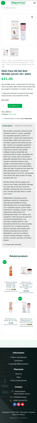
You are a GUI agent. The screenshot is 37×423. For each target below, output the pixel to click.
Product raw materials (18, 357)
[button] (32, 17)
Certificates (18, 361)
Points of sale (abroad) (19, 381)
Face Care (12, 114)
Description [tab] (8, 126)
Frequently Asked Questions (18, 364)
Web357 (24, 418)
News (18, 377)
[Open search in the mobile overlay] (18, 8)
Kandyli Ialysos (20, 391)
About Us (18, 374)
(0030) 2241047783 (20, 400)
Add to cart (15, 106)
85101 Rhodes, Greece (22, 394)
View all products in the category (17, 118)
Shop (9, 60)
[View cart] (3, 3)
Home (3, 60)
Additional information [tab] (23, 126)
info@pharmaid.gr (20, 397)
